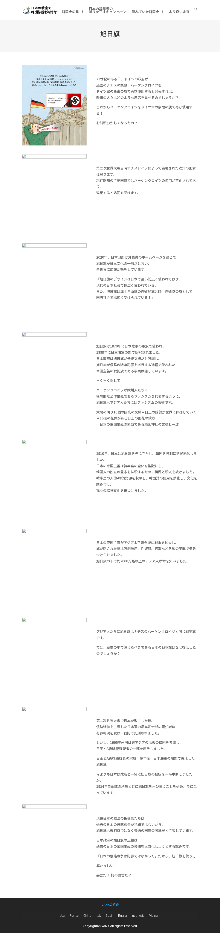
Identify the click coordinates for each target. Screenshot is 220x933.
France (74, 915)
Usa (62, 915)
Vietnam (154, 915)
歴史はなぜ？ (46, 12)
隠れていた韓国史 (145, 12)
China (87, 915)
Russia (122, 915)
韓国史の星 (70, 12)
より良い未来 (179, 12)
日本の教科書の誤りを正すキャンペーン (107, 10)
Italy (98, 915)
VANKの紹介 (110, 904)
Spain (109, 915)
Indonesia (138, 915)
